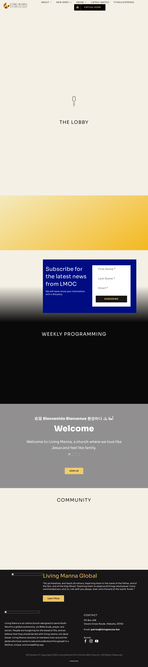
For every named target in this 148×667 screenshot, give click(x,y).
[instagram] (91, 641)
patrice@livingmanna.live (105, 629)
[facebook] (85, 641)
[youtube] (96, 641)
